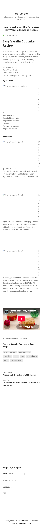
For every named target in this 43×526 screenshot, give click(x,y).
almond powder (10, 352)
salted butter (32, 356)
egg (16, 356)
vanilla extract (17, 360)
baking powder (24, 352)
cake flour (7, 356)
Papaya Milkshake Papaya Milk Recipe (19, 375)
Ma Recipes (21, 14)
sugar (6, 360)
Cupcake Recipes (18, 344)
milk (22, 356)
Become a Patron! (9, 480)
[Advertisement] (21, 438)
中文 (4, 493)
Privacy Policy (25, 523)
